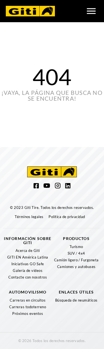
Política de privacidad (67, 216)
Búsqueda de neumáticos (76, 300)
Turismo (76, 246)
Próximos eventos (27, 313)
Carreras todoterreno (27, 307)
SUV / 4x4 (76, 253)
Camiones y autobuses (76, 266)
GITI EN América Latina (27, 257)
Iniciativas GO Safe (27, 264)
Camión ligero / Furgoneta (76, 260)
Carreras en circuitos (27, 300)
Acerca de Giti (28, 250)
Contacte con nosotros (27, 277)
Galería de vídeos (27, 270)
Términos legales (29, 216)
